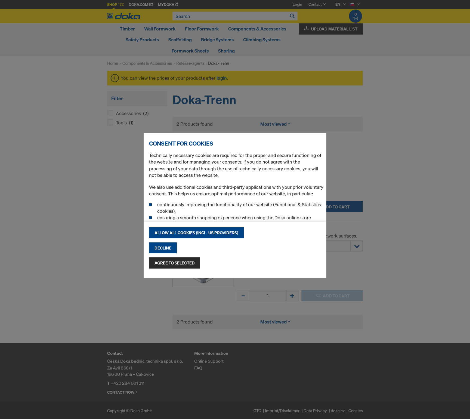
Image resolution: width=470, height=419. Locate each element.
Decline (162, 248)
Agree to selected (174, 263)
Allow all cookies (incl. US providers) (196, 232)
